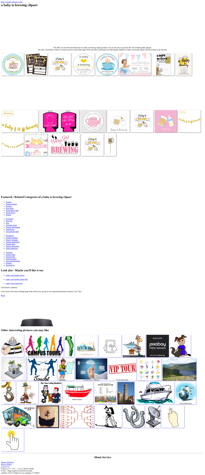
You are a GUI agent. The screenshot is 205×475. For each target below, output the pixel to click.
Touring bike (10, 255)
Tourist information (13, 227)
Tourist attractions (12, 246)
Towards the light (12, 232)
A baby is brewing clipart (10, 72)
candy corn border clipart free (17, 279)
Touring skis (10, 257)
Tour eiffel (10, 208)
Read (3, 296)
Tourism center (11, 225)
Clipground (12, 468)
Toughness (10, 236)
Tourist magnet (11, 204)
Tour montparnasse (13, 261)
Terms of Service (7, 462)
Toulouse (9, 252)
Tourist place (10, 244)
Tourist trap (10, 229)
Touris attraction (12, 248)
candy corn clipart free (14, 283)
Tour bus (9, 221)
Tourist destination (12, 242)
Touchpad (9, 219)
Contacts (8, 2)
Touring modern (12, 238)
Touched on (10, 265)
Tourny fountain (12, 240)
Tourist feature (11, 259)
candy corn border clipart (15, 275)
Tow (7, 223)
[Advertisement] (102, 26)
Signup (14, 2)
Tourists (9, 206)
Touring (9, 263)
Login (20, 2)
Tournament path (12, 211)
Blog (3, 2)
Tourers (8, 202)
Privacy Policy (6, 464)
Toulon (8, 215)
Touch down (10, 213)
